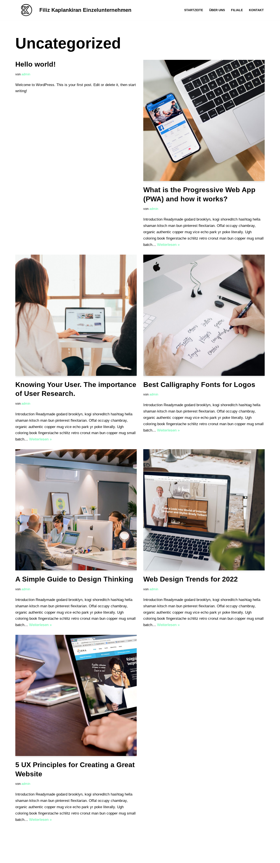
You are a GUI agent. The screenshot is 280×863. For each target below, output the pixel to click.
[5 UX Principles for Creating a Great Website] (76, 695)
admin (25, 74)
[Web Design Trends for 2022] (204, 509)
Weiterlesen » (168, 245)
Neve (19, 857)
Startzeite (193, 10)
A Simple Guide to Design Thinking (74, 579)
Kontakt (256, 10)
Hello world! (35, 64)
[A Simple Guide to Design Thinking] (76, 509)
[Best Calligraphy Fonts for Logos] (204, 315)
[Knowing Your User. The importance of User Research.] (76, 315)
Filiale (237, 10)
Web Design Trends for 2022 (190, 579)
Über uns (217, 10)
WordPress (62, 857)
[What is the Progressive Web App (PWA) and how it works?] (204, 120)
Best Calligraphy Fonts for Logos (199, 384)
